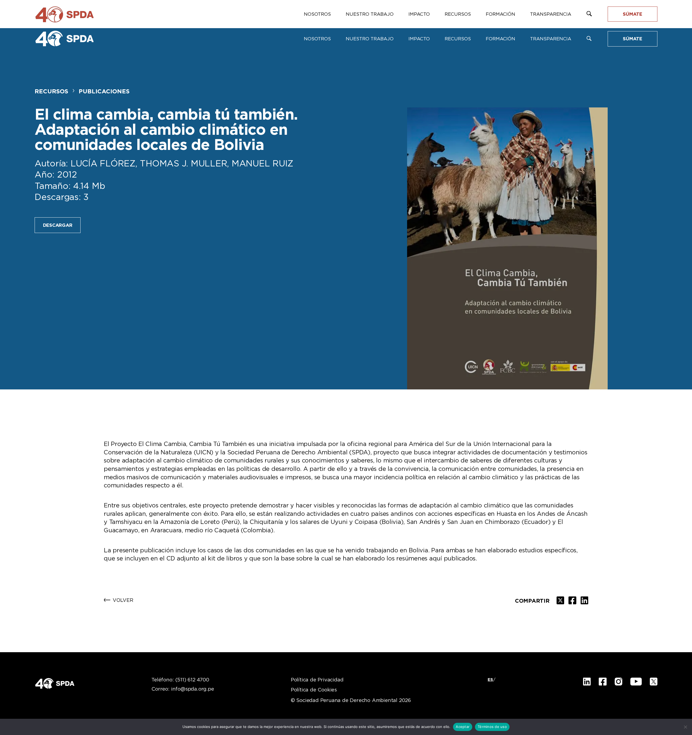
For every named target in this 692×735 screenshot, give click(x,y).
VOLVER (123, 600)
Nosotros (317, 39)
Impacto (419, 39)
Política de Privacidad (317, 680)
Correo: (182, 689)
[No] (685, 727)
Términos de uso (492, 726)
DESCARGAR (57, 225)
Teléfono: (180, 680)
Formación (500, 39)
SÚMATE (632, 39)
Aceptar (463, 726)
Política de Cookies (314, 690)
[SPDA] (64, 38)
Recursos (458, 39)
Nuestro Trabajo (370, 39)
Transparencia (550, 39)
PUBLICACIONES (104, 91)
